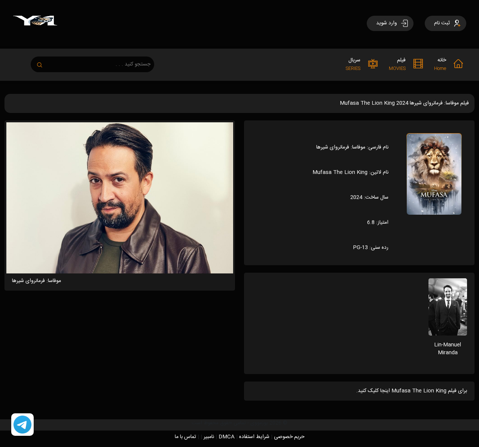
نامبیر (209, 436)
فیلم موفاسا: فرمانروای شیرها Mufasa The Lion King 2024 (404, 103)
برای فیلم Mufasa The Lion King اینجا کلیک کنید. (411, 390)
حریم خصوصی (289, 436)
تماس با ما (185, 436)
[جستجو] (43, 62)
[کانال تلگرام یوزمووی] (22, 424)
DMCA (227, 436)
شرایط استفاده (254, 436)
